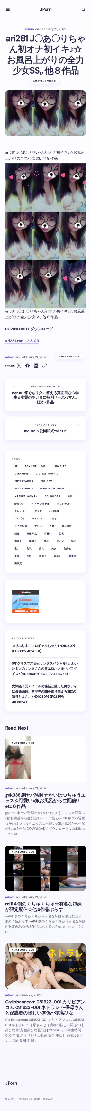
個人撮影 (67, 525)
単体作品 (32, 533)
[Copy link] (44, 365)
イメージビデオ (41, 503)
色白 (29, 555)
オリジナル (63, 503)
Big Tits (60, 466)
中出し (38, 525)
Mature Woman (25, 496)
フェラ (53, 518)
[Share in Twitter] (19, 365)
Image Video (23, 488)
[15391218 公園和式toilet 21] (45, 428)
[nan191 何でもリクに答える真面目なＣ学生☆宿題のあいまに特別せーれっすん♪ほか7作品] (45, 394)
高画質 (18, 563)
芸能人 (43, 555)
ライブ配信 (20, 525)
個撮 (16, 533)
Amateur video (44, 81)
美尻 (16, 555)
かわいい (19, 503)
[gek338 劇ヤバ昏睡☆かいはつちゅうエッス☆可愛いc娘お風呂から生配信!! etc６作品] (45, 759)
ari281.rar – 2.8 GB (22, 340)
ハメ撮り (54, 511)
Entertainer (23, 481)
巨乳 (61, 533)
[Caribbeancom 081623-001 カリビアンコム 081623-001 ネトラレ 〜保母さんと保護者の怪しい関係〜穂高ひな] (45, 966)
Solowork (52, 496)
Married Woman (52, 488)
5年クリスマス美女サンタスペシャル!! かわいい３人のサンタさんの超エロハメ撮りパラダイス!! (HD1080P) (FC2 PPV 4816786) (45, 668)
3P (16, 466)
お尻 (70, 496)
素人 (16, 548)
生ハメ (60, 541)
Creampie (21, 473)
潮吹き (18, 541)
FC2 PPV (46, 481)
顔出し (58, 555)
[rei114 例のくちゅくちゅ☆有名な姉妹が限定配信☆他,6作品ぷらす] (45, 868)
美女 (54, 548)
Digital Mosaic (47, 473)
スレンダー (20, 511)
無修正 (33, 541)
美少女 (67, 548)
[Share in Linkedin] (36, 365)
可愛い (48, 533)
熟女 (46, 541)
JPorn (46, 9)
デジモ (38, 511)
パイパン (37, 518)
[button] (7, 9)
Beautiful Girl (36, 466)
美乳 (29, 548)
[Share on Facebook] (27, 365)
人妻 (51, 525)
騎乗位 (72, 555)
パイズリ (19, 518)
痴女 (73, 541)
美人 (41, 548)
